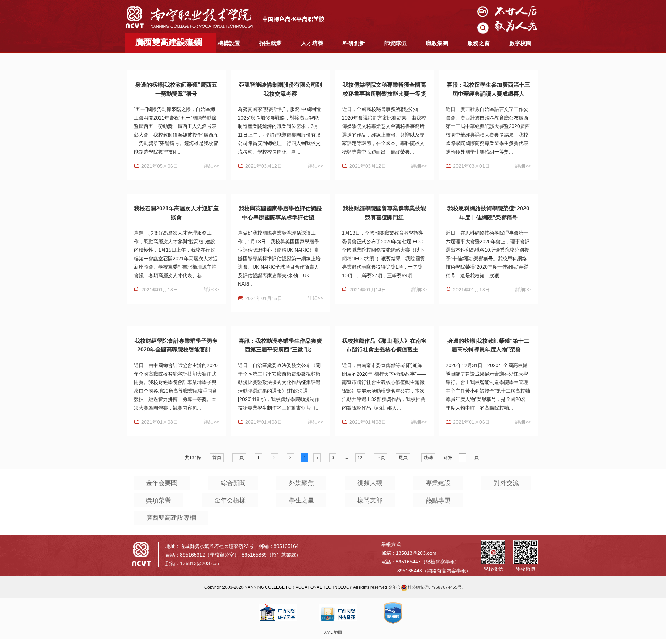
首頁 (145, 43)
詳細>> (211, 165)
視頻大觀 (369, 483)
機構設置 (229, 43)
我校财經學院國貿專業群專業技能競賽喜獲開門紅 (384, 212)
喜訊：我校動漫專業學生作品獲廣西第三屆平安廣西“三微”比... (280, 345)
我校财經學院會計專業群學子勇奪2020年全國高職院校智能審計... (176, 345)
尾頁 (403, 457)
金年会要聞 (161, 483)
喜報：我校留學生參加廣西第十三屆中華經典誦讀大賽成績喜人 (488, 89)
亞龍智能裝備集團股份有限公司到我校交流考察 (280, 89)
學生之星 (301, 500)
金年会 (394, 587)
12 (360, 457)
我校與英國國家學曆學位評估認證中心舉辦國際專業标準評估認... (280, 212)
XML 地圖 (333, 632)
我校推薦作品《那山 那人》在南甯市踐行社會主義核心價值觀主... (384, 345)
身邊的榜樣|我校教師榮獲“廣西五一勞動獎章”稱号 (176, 89)
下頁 (380, 457)
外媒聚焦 (301, 483)
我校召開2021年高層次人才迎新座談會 (176, 212)
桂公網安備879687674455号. (435, 587)
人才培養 (312, 43)
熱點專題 (438, 500)
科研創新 (354, 43)
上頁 (239, 457)
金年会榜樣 (230, 500)
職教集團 (437, 43)
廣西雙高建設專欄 (171, 517)
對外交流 (506, 483)
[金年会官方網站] (230, 17)
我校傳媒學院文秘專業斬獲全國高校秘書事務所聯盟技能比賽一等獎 (384, 89)
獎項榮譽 (158, 500)
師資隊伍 (395, 43)
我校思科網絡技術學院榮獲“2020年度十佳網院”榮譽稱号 (488, 212)
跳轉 (428, 457)
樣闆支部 (369, 500)
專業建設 (438, 483)
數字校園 (520, 43)
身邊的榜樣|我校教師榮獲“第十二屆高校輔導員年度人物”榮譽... (488, 345)
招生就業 (270, 43)
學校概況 (187, 43)
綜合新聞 (233, 483)
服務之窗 (479, 43)
